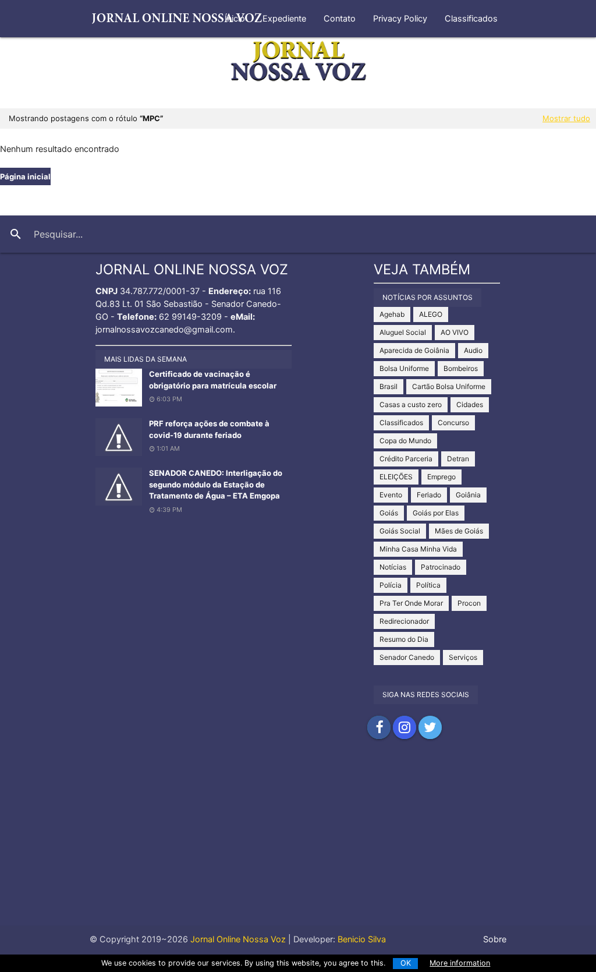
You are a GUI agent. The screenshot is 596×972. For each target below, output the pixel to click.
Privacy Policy (400, 18)
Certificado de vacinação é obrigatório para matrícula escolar (212, 379)
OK (405, 963)
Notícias (392, 567)
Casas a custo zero (410, 404)
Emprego (441, 476)
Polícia (390, 585)
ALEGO (430, 314)
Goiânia (468, 494)
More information (460, 963)
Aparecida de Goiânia (414, 350)
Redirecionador (404, 621)
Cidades (469, 404)
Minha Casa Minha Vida (418, 549)
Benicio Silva (362, 939)
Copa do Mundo (405, 440)
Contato (340, 18)
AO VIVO (455, 332)
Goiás (388, 512)
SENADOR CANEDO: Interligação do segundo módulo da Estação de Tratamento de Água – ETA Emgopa (215, 484)
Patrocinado (440, 567)
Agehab (392, 314)
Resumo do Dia (403, 639)
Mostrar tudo (566, 118)
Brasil (388, 386)
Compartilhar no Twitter (430, 727)
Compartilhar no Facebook (379, 727)
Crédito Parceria (405, 458)
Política (428, 585)
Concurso (453, 422)
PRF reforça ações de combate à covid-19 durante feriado (209, 429)
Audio (473, 350)
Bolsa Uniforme (404, 368)
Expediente (284, 18)
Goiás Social (399, 530)
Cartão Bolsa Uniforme (448, 386)
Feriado (429, 494)
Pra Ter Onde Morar (411, 603)
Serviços (463, 657)
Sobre (494, 939)
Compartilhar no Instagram (404, 727)
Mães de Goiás (459, 530)
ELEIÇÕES (396, 476)
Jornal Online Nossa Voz (237, 939)
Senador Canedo (406, 657)
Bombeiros (461, 368)
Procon (469, 603)
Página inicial (25, 176)
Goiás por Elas (436, 512)
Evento (390, 494)
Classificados (471, 18)
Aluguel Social (402, 332)
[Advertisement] (298, 843)
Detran (458, 458)
